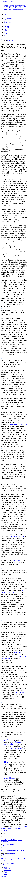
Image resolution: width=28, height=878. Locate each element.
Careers (5, 867)
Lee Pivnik (7, 740)
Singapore (6, 7)
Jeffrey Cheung (9, 778)
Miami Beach (7, 6)
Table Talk (6, 30)
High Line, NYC (8, 5)
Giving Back (7, 868)
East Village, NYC (16, 5)
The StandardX (7, 22)
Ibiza (11, 6)
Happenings (6, 15)
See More (3, 845)
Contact (5, 874)
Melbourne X (12, 7)
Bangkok (23, 5)
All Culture (6, 26)
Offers (5, 14)
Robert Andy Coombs (16, 536)
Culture (5, 13)
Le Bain (5, 32)
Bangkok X (18, 7)
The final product (21, 693)
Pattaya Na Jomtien (12, 9)
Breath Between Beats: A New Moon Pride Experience (14, 828)
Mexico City (20, 9)
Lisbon (22, 7)
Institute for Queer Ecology (14, 743)
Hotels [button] (5, 3)
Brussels (6, 9)
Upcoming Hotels (8, 18)
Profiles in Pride (11, 40)
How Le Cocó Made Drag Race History (13, 850)
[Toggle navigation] (12, 1)
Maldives (19, 6)
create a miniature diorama (17, 424)
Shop (5, 21)
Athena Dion (18, 652)
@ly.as (6, 762)
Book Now (6, 11)
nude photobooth (17, 560)
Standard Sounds (8, 27)
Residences (6, 19)
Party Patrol (6, 33)
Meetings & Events (8, 17)
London (24, 6)
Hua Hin (15, 6)
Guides (5, 29)
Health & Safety (7, 870)
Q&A (5, 35)
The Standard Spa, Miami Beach (12, 591)
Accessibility (7, 871)
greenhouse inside (15, 748)
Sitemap (5, 872)
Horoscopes (6, 36)
